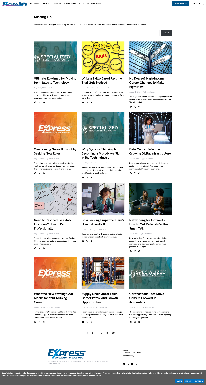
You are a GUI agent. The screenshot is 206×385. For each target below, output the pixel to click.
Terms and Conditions (132, 353)
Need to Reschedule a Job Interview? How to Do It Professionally (52, 224)
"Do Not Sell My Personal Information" (85, 375)
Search (166, 33)
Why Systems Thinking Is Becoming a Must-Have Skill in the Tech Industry (101, 153)
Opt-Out (188, 381)
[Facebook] (124, 364)
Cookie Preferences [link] (54, 363)
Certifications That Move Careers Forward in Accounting (146, 298)
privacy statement (95, 373)
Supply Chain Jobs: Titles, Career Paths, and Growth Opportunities (100, 298)
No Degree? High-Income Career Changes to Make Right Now (147, 83)
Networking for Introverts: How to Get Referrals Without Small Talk (150, 224)
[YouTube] (132, 364)
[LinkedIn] (128, 364)
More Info (199, 381)
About (125, 350)
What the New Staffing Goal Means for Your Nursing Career (53, 298)
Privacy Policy (128, 356)
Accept (179, 381)
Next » (114, 333)
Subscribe (179, 3)
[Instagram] (136, 364)
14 (107, 333)
